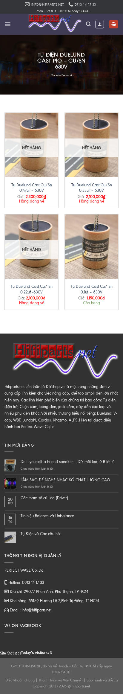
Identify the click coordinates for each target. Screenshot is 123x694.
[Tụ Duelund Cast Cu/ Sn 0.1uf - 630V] (91, 246)
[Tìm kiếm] (88, 24)
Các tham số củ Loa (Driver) (44, 498)
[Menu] (7, 24)
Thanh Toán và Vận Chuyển (61, 680)
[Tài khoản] (99, 24)
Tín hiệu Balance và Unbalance (47, 516)
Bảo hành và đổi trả (102, 680)
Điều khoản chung (20, 680)
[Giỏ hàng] (113, 24)
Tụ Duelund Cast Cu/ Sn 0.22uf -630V (32, 289)
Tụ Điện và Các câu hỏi (41, 534)
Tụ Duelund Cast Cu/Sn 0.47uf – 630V (31, 188)
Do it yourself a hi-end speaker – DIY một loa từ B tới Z (67, 461)
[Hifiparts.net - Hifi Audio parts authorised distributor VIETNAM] (53, 24)
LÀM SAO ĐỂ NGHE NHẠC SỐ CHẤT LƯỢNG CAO (65, 480)
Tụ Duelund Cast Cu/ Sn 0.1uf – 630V (92, 289)
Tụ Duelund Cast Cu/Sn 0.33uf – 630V (91, 188)
